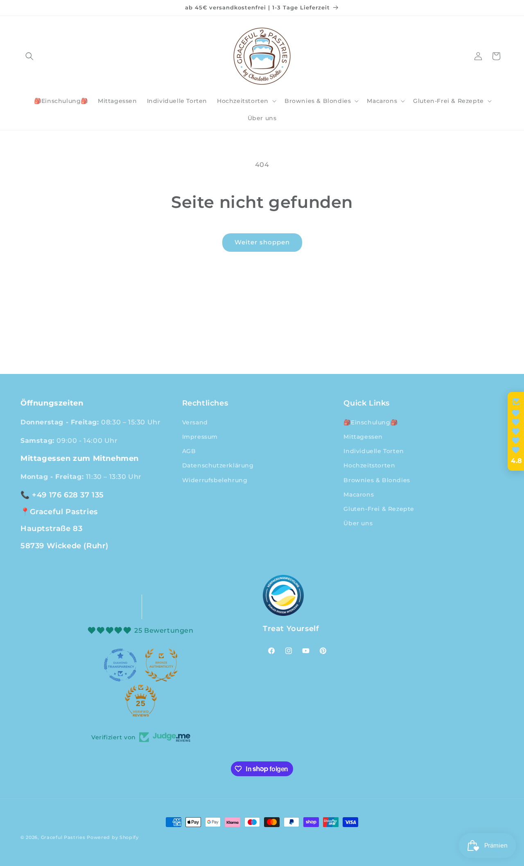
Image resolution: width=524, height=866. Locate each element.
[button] (29, 56)
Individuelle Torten (373, 450)
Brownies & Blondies (376, 479)
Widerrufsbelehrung (215, 479)
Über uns (358, 522)
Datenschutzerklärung (218, 465)
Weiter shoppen (262, 242)
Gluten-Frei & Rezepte (378, 508)
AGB (189, 450)
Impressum (200, 436)
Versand (195, 422)
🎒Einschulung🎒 (370, 422)
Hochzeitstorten (369, 465)
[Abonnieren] (326, 364)
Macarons (358, 494)
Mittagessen (363, 436)
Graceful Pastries (63, 837)
